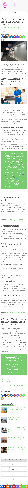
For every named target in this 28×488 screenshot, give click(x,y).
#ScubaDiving (8, 183)
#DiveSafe (21, 181)
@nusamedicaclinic (10, 153)
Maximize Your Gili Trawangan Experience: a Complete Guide (13, 380)
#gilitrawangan (9, 371)
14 (17, 467)
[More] (2, 40)
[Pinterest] (14, 36)
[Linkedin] (11, 36)
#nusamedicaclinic (18, 371)
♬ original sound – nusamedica (15, 371)
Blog (17, 27)
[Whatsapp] (23, 36)
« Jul (13, 479)
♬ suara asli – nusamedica (14, 185)
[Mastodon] (17, 36)
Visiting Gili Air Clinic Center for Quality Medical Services (13, 386)
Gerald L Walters (7, 27)
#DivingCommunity (10, 185)
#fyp (16, 369)
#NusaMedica (16, 183)
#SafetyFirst (18, 185)
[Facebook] (2, 36)
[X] (5, 36)
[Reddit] (8, 36)
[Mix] (20, 36)
